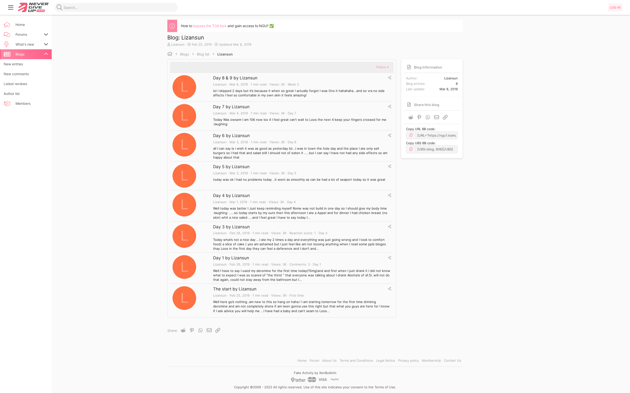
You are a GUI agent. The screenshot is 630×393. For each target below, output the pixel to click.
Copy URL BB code (420, 129)
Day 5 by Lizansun (231, 166)
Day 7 (292, 113)
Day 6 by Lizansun (231, 135)
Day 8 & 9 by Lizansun (235, 77)
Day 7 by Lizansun (231, 106)
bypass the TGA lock (210, 26)
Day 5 (292, 173)
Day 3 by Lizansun (231, 226)
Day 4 (291, 202)
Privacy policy (408, 360)
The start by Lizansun (234, 288)
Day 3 (323, 233)
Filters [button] (381, 67)
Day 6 (292, 142)
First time (296, 295)
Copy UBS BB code (420, 143)
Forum (314, 360)
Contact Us (452, 360)
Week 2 (293, 84)
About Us (329, 360)
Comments (297, 264)
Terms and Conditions (356, 360)
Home (302, 360)
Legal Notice (385, 360)
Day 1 (317, 264)
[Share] (389, 77)
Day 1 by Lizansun (231, 257)
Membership (431, 360)
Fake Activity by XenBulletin (315, 373)
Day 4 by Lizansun (231, 195)
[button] (11, 7)
